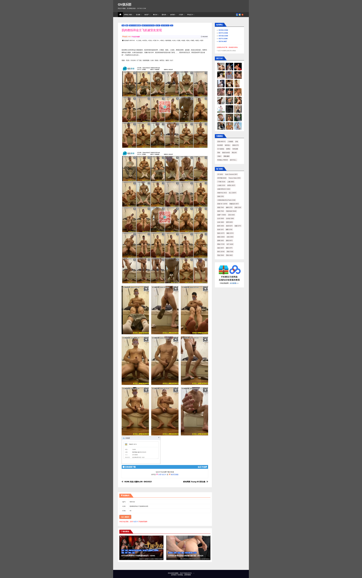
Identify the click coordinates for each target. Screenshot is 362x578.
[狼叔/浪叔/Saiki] (221, 75)
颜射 (229, 248)
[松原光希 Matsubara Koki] (238, 75)
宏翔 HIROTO (221, 141)
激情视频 (168, 40)
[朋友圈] (237, 14)
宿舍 (150, 40)
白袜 (174, 40)
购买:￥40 (127, 37)
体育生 (145, 40)
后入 (232, 192)
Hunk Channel (231, 174)
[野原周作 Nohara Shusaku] (229, 126)
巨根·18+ (156, 40)
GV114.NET (223, 41)
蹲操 (220, 244)
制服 (127, 25)
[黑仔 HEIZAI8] (229, 100)
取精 (173, 14)
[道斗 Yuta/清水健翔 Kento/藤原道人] (238, 92)
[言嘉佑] (221, 83)
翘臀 (229, 229)
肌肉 (188, 40)
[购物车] (240, 14)
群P (126, 552)
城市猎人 (227, 145)
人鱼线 (139, 40)
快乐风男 (220, 145)
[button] (242, 15)
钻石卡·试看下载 (188, 552)
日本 (156, 14)
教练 (162, 40)
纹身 (220, 229)
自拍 (230, 237)
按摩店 (228, 149)
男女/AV (234, 152)
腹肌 (197, 40)
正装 (231, 215)
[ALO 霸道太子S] (221, 100)
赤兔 (236, 141)
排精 (238, 207)
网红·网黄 (129, 14)
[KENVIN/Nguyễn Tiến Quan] (229, 66)
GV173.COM (223, 33)
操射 (220, 211)
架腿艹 (221, 215)
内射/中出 (222, 192)
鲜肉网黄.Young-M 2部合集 (194, 482)
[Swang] (238, 66)
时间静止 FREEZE (222, 160)
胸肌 (192, 40)
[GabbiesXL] (221, 117)
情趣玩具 (234, 204)
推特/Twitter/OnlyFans (148, 25)
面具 (202, 40)
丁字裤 (221, 181)
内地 (123, 25)
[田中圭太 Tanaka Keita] (238, 100)
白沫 (220, 218)
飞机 (172, 25)
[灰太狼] (221, 126)
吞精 (220, 196)
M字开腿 (221, 178)
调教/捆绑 (226, 156)
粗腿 (183, 40)
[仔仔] (229, 109)
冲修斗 (219, 156)
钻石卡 (135, 521)
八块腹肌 (230, 141)
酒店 (220, 248)
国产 (147, 14)
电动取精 (150, 550)
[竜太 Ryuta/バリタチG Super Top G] (229, 83)
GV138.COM (223, 36)
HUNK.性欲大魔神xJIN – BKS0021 (138, 482)
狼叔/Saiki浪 (226, 152)
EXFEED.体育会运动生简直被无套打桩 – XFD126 (185, 556)
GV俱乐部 (124, 4)
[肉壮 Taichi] (238, 117)
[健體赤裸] (221, 109)
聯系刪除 (188, 575)
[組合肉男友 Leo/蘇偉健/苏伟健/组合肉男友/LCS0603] (229, 75)
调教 (130, 552)
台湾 (126, 550)
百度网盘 (156, 550)
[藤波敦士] (238, 126)
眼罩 (220, 226)
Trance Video (234, 178)
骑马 (220, 251)
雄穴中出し (233, 160)
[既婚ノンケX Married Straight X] (221, 92)
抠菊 (220, 207)
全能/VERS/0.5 (223, 189)
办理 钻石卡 (162, 474)
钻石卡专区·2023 (165, 25)
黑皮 (220, 255)
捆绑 (229, 207)
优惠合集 (171, 552)
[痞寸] (229, 92)
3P (220, 174)
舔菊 (229, 240)
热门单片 (158, 25)
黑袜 (218, 152)
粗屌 (229, 226)
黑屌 (230, 251)
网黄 (123, 552)
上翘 (230, 181)
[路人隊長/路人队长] (238, 109)
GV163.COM (223, 30)
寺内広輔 (235, 149)
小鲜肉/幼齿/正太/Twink (226, 200)
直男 (182, 14)
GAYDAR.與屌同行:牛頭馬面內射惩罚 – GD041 (138, 556)
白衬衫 (230, 218)
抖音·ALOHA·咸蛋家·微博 (135, 25)
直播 (179, 40)
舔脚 (220, 240)
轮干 (230, 244)
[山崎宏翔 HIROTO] (221, 66)
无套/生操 (231, 211)
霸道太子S (235, 145)
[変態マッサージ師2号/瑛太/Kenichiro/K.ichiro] (238, 83)
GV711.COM (223, 39)
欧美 (165, 14)
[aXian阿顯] (229, 117)
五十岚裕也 (220, 149)
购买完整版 (174, 474)
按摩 (139, 14)
